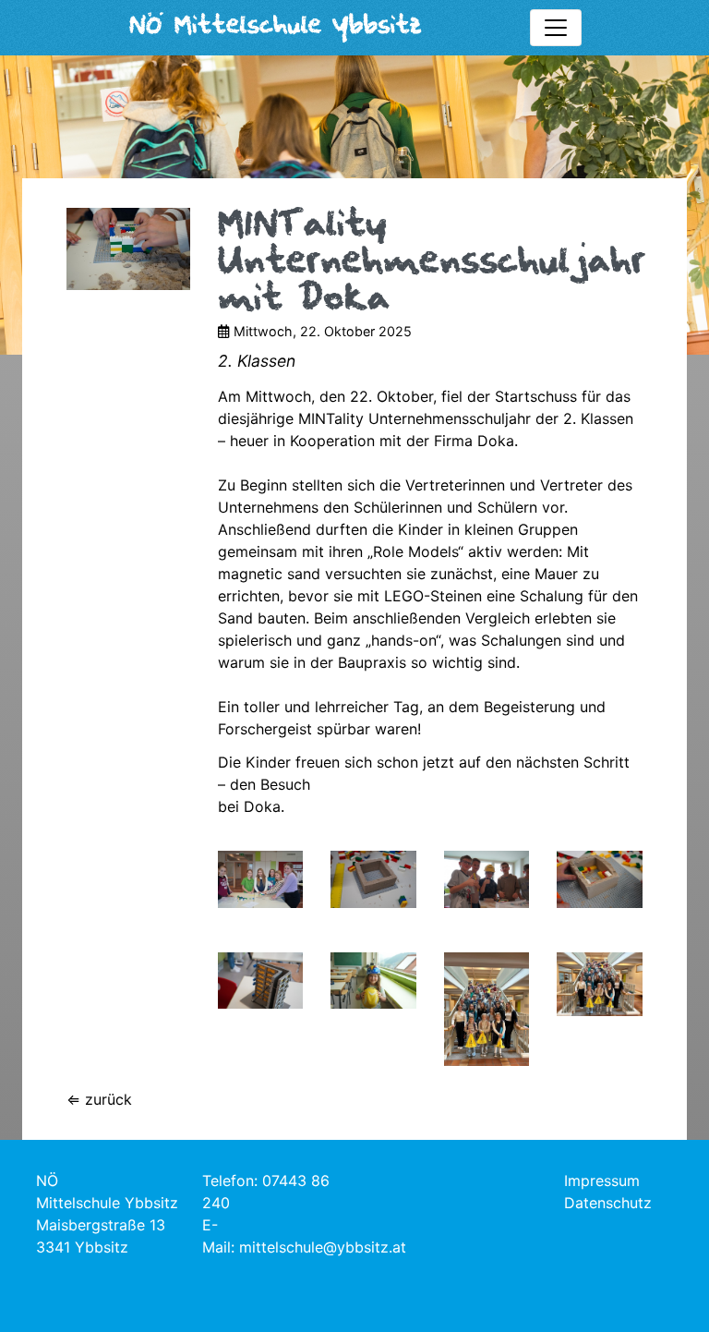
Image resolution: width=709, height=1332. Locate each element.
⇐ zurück (99, 1099)
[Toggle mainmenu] (556, 27)
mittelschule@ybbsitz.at (322, 1247)
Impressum (602, 1180)
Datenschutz (608, 1202)
